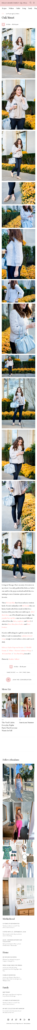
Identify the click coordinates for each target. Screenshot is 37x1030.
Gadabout (28, 1023)
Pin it (20, 672)
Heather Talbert (14, 659)
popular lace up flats (8, 618)
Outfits (18, 8)
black (28, 621)
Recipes (4, 8)
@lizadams (14, 760)
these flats (11, 624)
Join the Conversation (19, 680)
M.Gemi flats (10, 603)
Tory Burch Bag (19, 654)
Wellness (11, 8)
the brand (25, 606)
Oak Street (8, 17)
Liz (3, 13)
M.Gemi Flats (6, 654)
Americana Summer (26, 723)
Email (28, 672)
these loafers (19, 624)
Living (24, 8)
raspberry (20, 621)
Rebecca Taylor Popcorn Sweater (13, 647)
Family (30, 8)
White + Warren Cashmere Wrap (20, 651)
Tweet (24, 672)
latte (14, 621)
